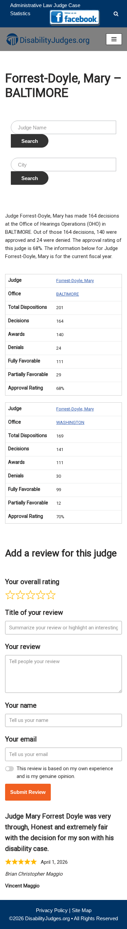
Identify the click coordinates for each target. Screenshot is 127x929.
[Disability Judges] (47, 39)
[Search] (116, 13)
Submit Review (28, 792)
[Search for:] (63, 127)
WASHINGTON (70, 422)
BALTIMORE (67, 294)
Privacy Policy (52, 910)
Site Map (81, 910)
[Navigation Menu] (114, 39)
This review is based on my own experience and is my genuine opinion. (65, 772)
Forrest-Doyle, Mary (75, 280)
